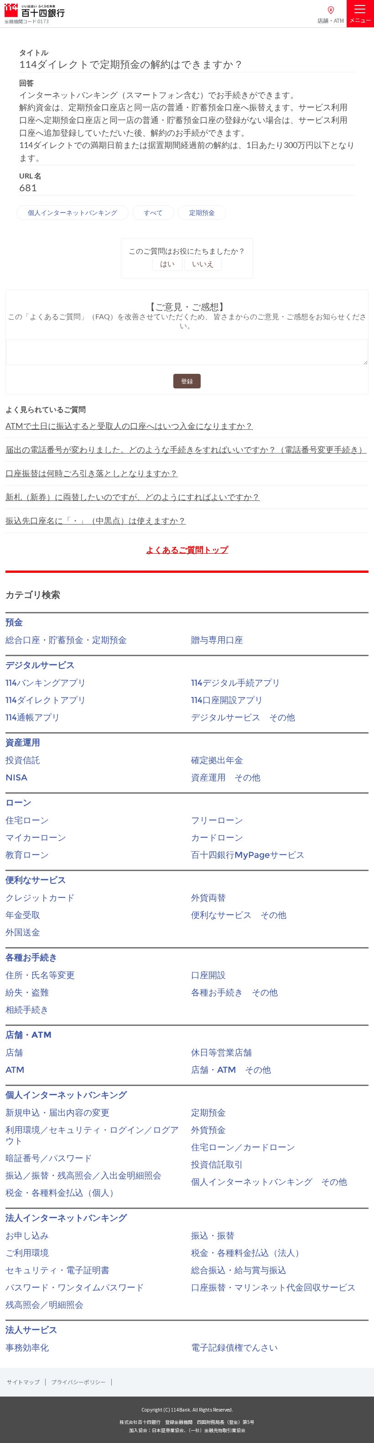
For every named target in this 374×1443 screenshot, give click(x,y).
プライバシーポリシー (78, 1382)
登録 (187, 381)
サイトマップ (23, 1382)
